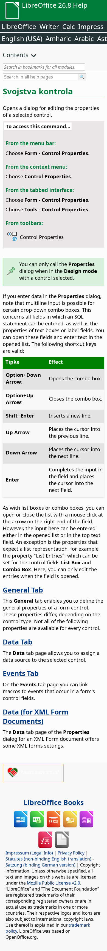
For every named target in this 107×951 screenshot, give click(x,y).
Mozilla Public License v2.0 (53, 883)
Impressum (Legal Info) (29, 853)
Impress (91, 26)
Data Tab (17, 641)
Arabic (84, 38)
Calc (68, 26)
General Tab (23, 589)
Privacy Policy (71, 853)
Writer (49, 26)
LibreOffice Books (54, 802)
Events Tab (21, 673)
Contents (16, 55)
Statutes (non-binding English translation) (48, 859)
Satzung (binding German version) (40, 865)
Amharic (58, 38)
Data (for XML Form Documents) (35, 716)
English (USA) (22, 38)
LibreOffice (19, 26)
